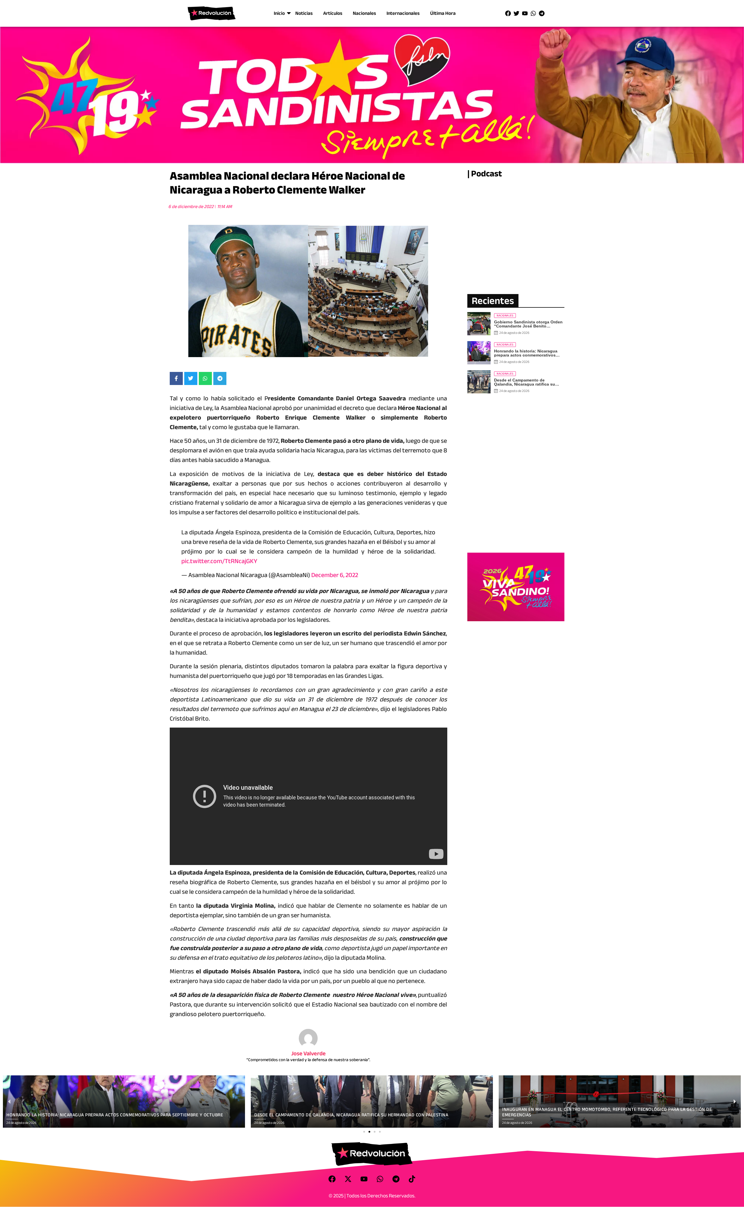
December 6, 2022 (334, 575)
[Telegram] (541, 13)
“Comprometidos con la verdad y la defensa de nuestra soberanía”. (308, 1060)
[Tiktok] (412, 1179)
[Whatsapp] (533, 13)
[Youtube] (524, 13)
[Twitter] (516, 13)
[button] (364, 1132)
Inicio (279, 13)
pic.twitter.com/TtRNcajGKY (219, 561)
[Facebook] (508, 13)
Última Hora (443, 13)
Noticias (304, 13)
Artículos (332, 13)
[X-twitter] (348, 1179)
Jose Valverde (308, 1053)
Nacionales (364, 13)
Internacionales (403, 13)
